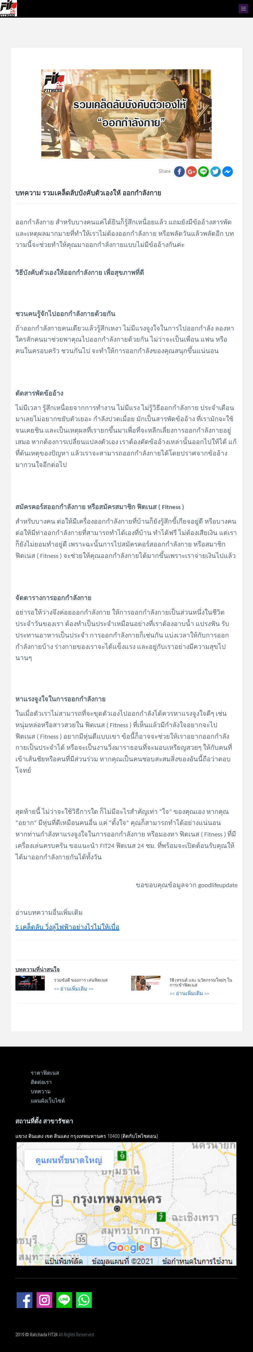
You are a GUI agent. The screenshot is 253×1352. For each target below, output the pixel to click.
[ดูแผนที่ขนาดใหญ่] (126, 1203)
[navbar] (243, 8)
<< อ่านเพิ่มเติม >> (73, 989)
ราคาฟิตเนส (45, 1073)
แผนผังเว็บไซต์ (48, 1101)
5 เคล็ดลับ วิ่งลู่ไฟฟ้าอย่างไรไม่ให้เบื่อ (67, 927)
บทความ (41, 1091)
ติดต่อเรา (41, 1082)
